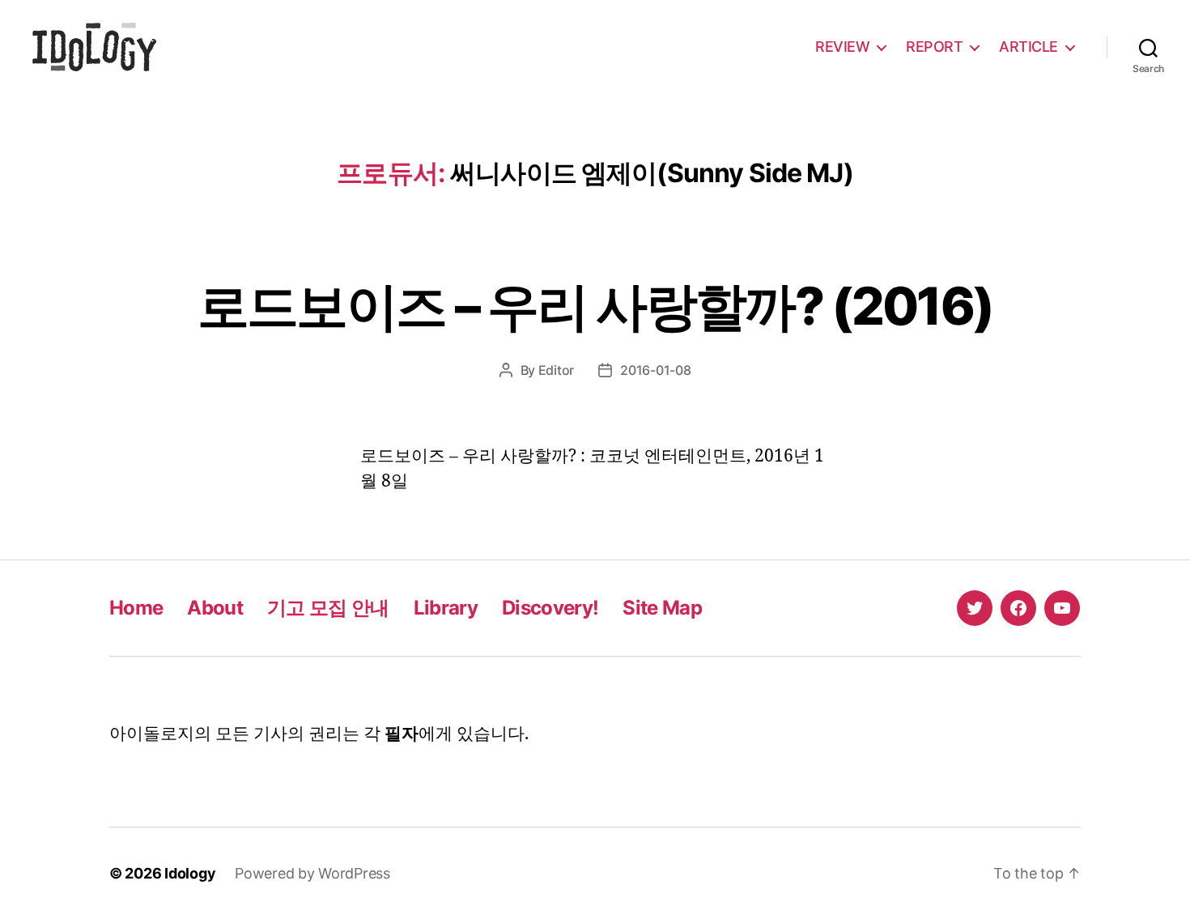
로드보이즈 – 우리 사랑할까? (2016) (595, 305)
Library (446, 607)
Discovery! (550, 607)
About (215, 607)
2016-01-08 (655, 370)
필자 (402, 734)
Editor (556, 370)
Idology (189, 873)
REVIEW (842, 46)
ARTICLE (1028, 46)
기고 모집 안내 (328, 607)
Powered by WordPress (312, 873)
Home (136, 607)
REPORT (934, 46)
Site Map (662, 607)
